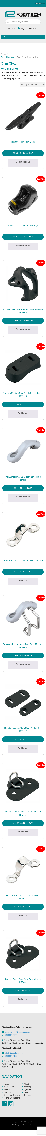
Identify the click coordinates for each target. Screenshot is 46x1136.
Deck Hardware (8, 57)
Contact (27, 1095)
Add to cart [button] (23, 413)
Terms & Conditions (12, 1098)
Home (6, 1084)
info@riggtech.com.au (14, 1053)
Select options (23, 162)
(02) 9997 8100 (10, 1056)
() (11, 28)
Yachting (27, 1087)
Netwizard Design (28, 1125)
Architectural (9, 1087)
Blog (26, 1092)
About (26, 1084)
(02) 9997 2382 (10, 1035)
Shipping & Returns (12, 1095)
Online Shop (6, 54)
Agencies (28, 1089)
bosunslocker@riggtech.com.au (18, 1032)
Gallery (7, 1089)
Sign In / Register (28, 28)
